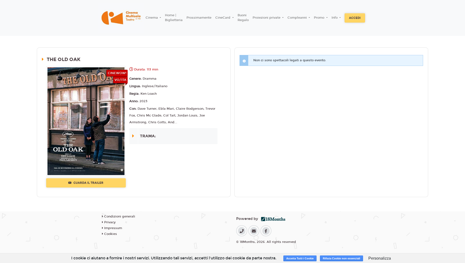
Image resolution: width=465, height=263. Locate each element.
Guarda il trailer (88, 183)
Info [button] (335, 18)
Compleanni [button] (297, 18)
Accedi (355, 18)
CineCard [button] (223, 18)
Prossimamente (198, 18)
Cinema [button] (152, 18)
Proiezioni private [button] (267, 18)
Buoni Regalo (243, 17)
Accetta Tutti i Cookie (300, 258)
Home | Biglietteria (174, 17)
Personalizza (379, 258)
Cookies (110, 234)
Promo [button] (319, 18)
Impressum (112, 228)
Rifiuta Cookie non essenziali (341, 258)
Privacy (109, 222)
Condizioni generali (119, 216)
